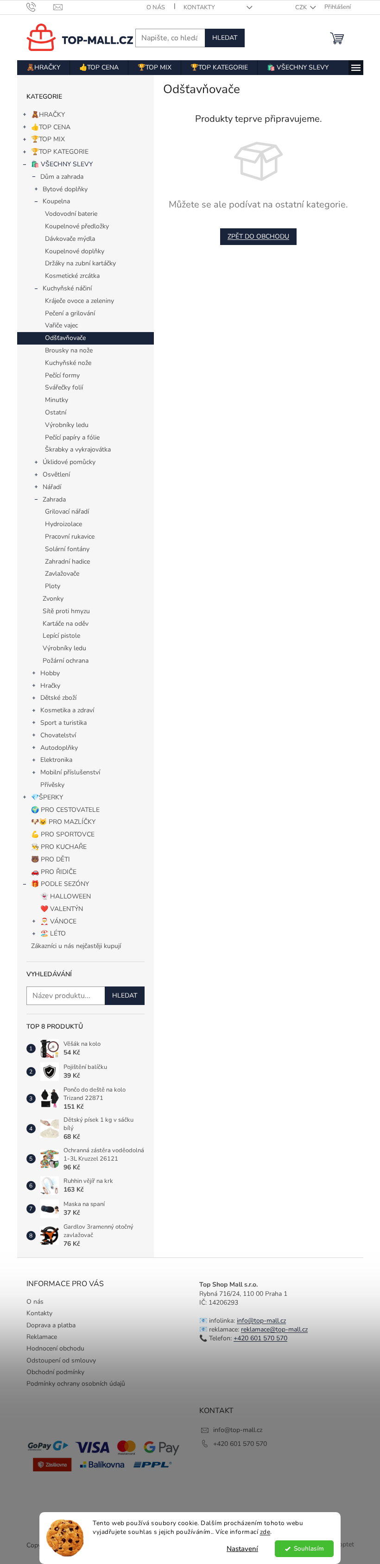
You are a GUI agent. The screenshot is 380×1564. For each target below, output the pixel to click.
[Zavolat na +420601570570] (40, 7)
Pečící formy (62, 375)
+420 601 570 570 (260, 1338)
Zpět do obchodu (258, 236)
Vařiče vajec (61, 325)
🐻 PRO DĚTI (50, 859)
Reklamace (41, 1336)
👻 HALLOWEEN (65, 896)
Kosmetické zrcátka (72, 275)
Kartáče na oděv (66, 623)
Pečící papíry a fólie (72, 437)
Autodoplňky (59, 747)
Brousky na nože (69, 350)
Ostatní (55, 412)
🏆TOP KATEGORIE (60, 151)
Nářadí (52, 487)
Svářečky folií (64, 387)
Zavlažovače (62, 573)
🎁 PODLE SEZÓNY (60, 883)
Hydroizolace (63, 524)
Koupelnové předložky (77, 226)
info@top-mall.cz (261, 1320)
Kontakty (199, 7)
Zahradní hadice (67, 561)
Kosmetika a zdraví (67, 710)
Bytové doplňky (65, 189)
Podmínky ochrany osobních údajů (75, 1383)
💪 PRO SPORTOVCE (63, 834)
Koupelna (56, 201)
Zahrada (54, 499)
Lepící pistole (61, 635)
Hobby (50, 673)
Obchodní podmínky (55, 1372)
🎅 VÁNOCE (58, 921)
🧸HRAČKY (48, 114)
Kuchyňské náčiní (67, 288)
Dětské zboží (58, 697)
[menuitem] (43, 67)
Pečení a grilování (70, 313)
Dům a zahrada (61, 176)
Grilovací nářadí (67, 511)
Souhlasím (309, 1548)
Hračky (50, 685)
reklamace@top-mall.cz (274, 1329)
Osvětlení (56, 474)
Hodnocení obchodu (55, 1348)
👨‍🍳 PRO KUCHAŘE (59, 846)
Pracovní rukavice (70, 536)
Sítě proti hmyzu (66, 611)
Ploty (52, 586)
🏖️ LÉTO (53, 933)
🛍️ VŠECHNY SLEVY (62, 164)
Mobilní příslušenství (70, 772)
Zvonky (53, 598)
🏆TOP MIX (48, 139)
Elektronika (56, 759)
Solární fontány (67, 549)
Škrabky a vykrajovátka (78, 449)
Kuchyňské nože (68, 362)
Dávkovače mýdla (70, 238)
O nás (155, 7)
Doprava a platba (51, 1325)
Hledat (224, 37)
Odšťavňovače (65, 337)
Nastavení (242, 1548)
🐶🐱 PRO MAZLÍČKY (63, 821)
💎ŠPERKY (47, 797)
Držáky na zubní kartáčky (80, 263)
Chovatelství (58, 735)
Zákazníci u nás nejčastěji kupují (76, 946)
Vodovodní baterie (71, 213)
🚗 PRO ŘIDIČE (53, 871)
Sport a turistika (63, 722)
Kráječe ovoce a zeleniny (79, 300)
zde (265, 1531)
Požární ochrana (66, 660)
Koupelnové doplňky (74, 251)
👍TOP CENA (50, 127)
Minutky (56, 400)
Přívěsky (52, 784)
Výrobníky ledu (67, 425)
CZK (301, 7)
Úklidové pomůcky (69, 462)
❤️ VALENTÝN (61, 908)
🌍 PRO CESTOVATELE (65, 809)
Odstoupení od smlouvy (61, 1360)
